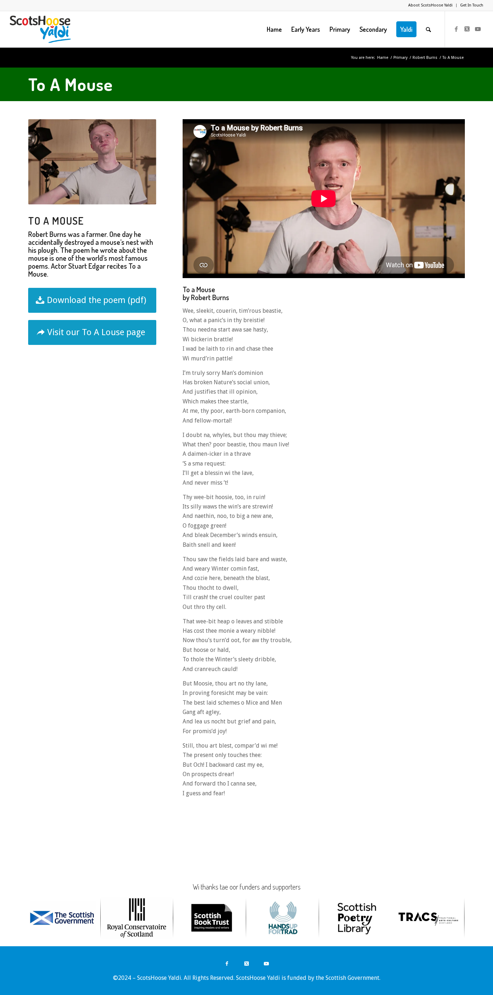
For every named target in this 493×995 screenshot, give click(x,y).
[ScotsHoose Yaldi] (40, 29)
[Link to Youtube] (477, 28)
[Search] (428, 29)
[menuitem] (431, 5)
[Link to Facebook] (456, 28)
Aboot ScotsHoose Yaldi (430, 5)
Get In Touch (471, 5)
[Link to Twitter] (467, 28)
